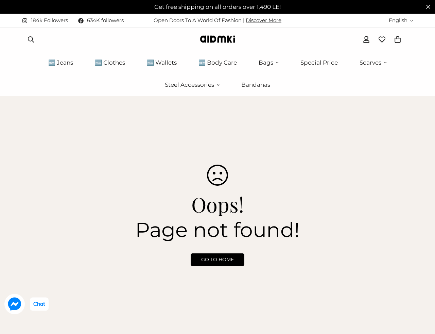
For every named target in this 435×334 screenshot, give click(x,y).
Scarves (370, 62)
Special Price (319, 62)
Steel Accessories (189, 84)
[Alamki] (217, 40)
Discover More (263, 20)
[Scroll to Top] (422, 297)
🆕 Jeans (60, 62)
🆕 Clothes (110, 62)
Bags (266, 62)
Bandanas (255, 84)
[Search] (31, 39)
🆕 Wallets (162, 62)
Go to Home (217, 259)
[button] (397, 39)
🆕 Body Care (217, 62)
